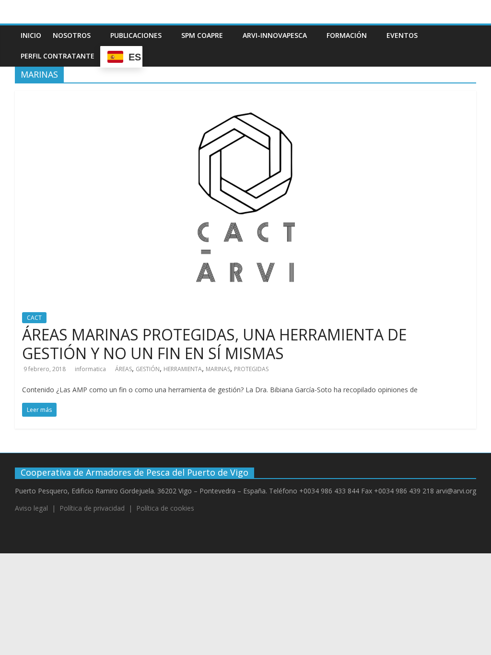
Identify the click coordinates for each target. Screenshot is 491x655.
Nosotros (72, 35)
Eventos (402, 35)
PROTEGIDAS (251, 369)
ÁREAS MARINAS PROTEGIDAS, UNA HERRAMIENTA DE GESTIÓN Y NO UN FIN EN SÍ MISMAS (214, 343)
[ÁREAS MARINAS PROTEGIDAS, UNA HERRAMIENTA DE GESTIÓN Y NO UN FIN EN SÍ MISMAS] (245, 96)
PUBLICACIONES (136, 35)
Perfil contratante (57, 55)
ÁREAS (123, 369)
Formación (347, 35)
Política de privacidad (92, 508)
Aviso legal (31, 508)
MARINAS (218, 369)
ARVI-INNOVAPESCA (275, 35)
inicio (31, 35)
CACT (34, 318)
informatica (90, 369)
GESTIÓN (148, 369)
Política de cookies (165, 508)
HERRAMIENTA (183, 369)
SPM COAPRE (202, 35)
